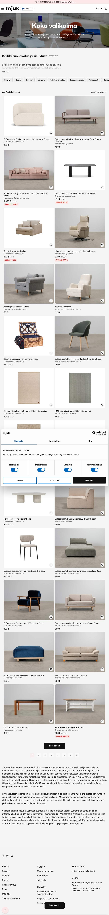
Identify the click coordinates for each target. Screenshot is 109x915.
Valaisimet (93, 80)
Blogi (4, 889)
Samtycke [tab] (19, 440)
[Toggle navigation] (2, 8)
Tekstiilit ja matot (57, 80)
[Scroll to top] (5, 910)
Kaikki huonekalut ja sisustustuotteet (46, 893)
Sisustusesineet (77, 80)
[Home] (12, 8)
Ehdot (5, 880)
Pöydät (29, 80)
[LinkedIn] (12, 856)
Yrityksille (41, 880)
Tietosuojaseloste (11, 898)
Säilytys (41, 80)
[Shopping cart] (106, 8)
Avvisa (20, 480)
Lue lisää (6, 72)
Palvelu (5, 871)
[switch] (41, 470)
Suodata (53, 905)
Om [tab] (90, 440)
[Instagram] (7, 856)
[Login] (101, 8)
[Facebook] (3, 856)
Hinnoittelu (42, 876)
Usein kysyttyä (9, 885)
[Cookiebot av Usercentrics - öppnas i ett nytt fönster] (94, 433)
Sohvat (7, 80)
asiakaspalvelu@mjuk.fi (83, 871)
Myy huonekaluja (45, 871)
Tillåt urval (54, 480)
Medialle (6, 894)
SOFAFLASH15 (68, 2)
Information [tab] (54, 440)
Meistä (5, 876)
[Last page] (77, 755)
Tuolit (18, 80)
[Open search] (97, 8)
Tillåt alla (89, 480)
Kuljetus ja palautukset (48, 899)
